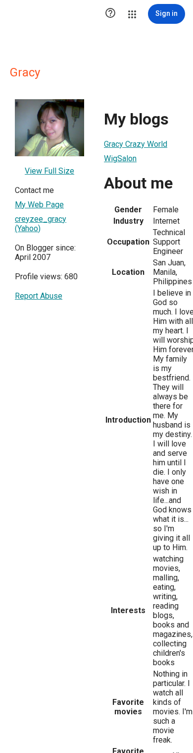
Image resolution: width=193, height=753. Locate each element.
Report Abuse (38, 296)
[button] (110, 14)
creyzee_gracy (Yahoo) (40, 223)
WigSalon (120, 158)
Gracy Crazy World (135, 144)
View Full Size (49, 171)
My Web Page (39, 204)
